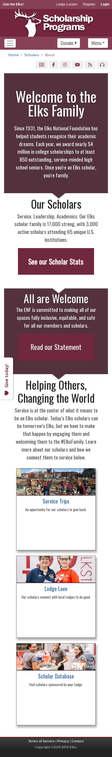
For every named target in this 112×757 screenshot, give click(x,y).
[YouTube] (77, 64)
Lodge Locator (66, 4)
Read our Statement (56, 347)
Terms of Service (41, 741)
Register (89, 4)
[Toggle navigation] (10, 43)
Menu (96, 42)
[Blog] (90, 64)
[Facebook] (53, 64)
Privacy (63, 741)
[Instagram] (65, 64)
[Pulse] (41, 64)
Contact (77, 741)
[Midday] (102, 64)
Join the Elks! (13, 4)
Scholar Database (56, 676)
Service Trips (56, 501)
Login (105, 4)
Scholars (31, 55)
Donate (67, 42)
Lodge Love (56, 588)
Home (13, 55)
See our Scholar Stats (55, 261)
